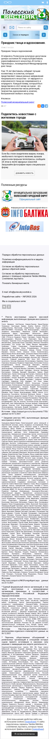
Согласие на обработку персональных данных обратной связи (20, 267)
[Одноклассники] (39, 106)
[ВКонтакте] (42, 106)
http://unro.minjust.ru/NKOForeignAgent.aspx (21, 580)
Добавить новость (24, 173)
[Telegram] (46, 106)
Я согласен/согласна (25, 734)
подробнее (30, 721)
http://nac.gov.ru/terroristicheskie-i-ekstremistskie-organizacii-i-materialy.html (25, 630)
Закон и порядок (21, 35)
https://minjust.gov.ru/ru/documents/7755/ (30, 411)
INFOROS (27, 296)
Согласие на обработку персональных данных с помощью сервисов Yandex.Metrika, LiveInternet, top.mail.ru (24, 276)
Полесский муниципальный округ (17, 102)
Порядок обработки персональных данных (23, 255)
